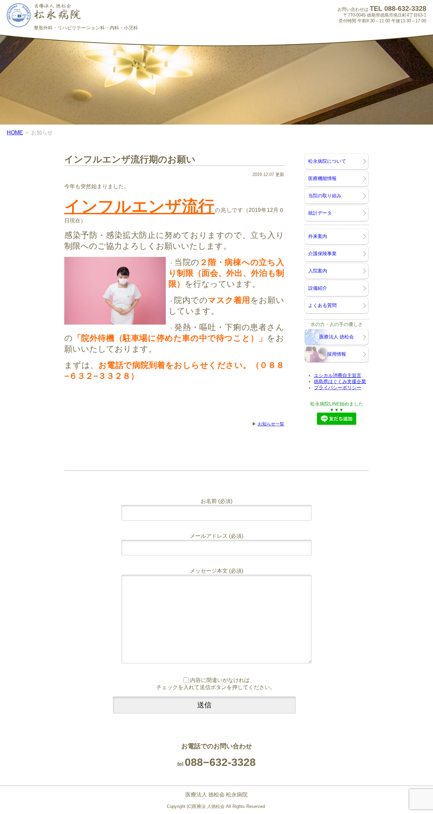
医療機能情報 (322, 178)
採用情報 (336, 354)
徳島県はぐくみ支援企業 (340, 381)
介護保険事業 (322, 253)
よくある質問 (322, 305)
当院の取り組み (324, 195)
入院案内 (317, 270)
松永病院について (327, 161)
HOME (15, 132)
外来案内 (317, 236)
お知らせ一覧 (271, 423)
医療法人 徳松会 (336, 336)
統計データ (320, 213)
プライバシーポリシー (337, 387)
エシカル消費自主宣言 (337, 375)
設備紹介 (317, 288)
